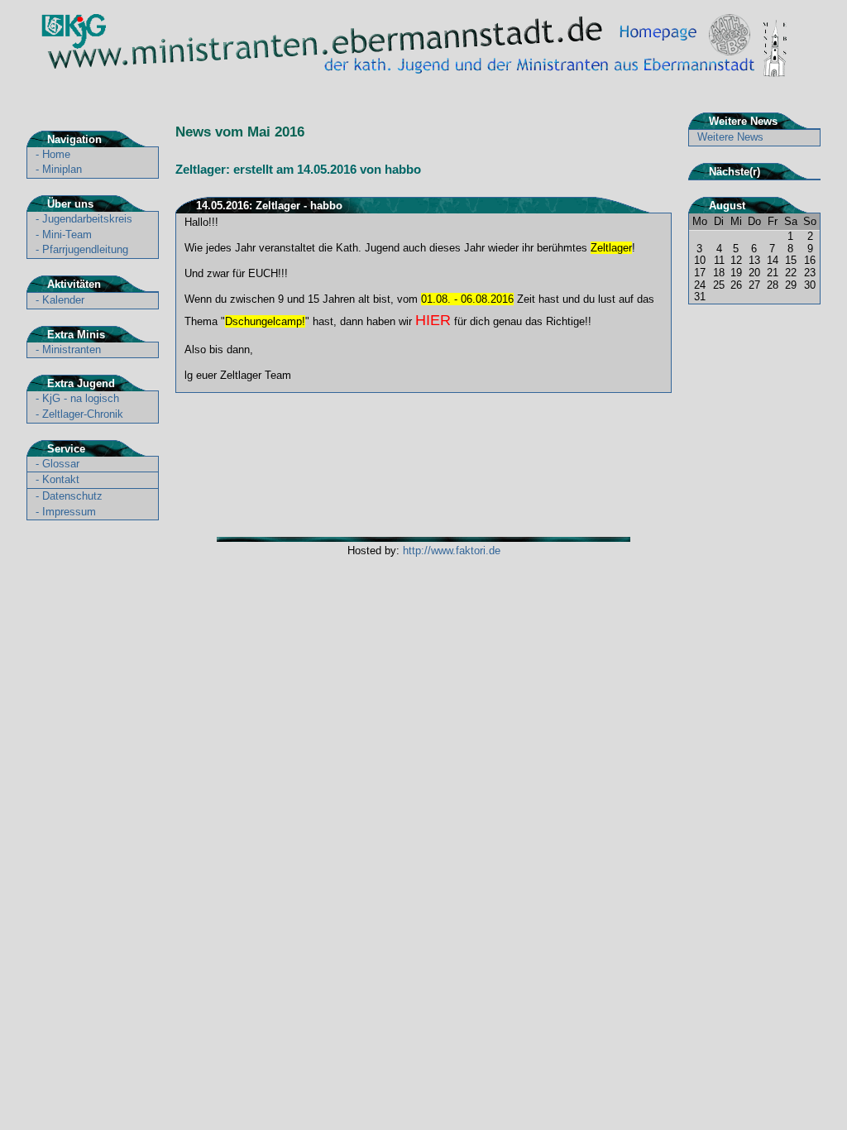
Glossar (60, 463)
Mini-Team (67, 234)
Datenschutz (72, 496)
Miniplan (62, 169)
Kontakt (60, 479)
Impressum (69, 511)
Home (56, 154)
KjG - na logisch (80, 398)
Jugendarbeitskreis (87, 219)
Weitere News (730, 137)
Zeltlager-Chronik (82, 414)
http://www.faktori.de (451, 550)
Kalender (63, 300)
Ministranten (71, 349)
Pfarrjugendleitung (85, 249)
